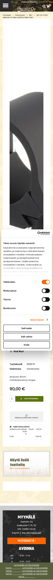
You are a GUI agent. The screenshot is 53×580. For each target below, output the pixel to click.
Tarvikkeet (7, 15)
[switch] (46, 291)
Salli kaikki (26, 328)
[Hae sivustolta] (44, 6)
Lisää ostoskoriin (31, 399)
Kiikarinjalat (20, 15)
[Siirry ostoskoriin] (49, 6)
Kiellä (26, 345)
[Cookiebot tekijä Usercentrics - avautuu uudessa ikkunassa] (38, 233)
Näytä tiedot (37, 319)
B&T (30, 15)
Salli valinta (26, 336)
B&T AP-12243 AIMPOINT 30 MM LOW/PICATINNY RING (25, 16)
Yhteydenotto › (27, 540)
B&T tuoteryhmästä (20, 468)
